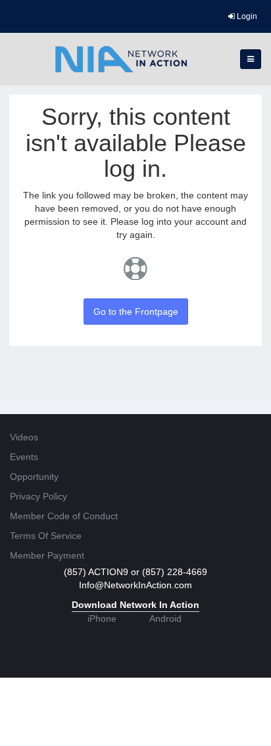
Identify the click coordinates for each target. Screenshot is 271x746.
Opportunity (34, 476)
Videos (24, 437)
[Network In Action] (121, 59)
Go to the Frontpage (135, 311)
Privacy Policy (38, 496)
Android (165, 618)
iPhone (101, 618)
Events (24, 457)
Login (246, 16)
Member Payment (47, 555)
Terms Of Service (46, 535)
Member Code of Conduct (64, 516)
